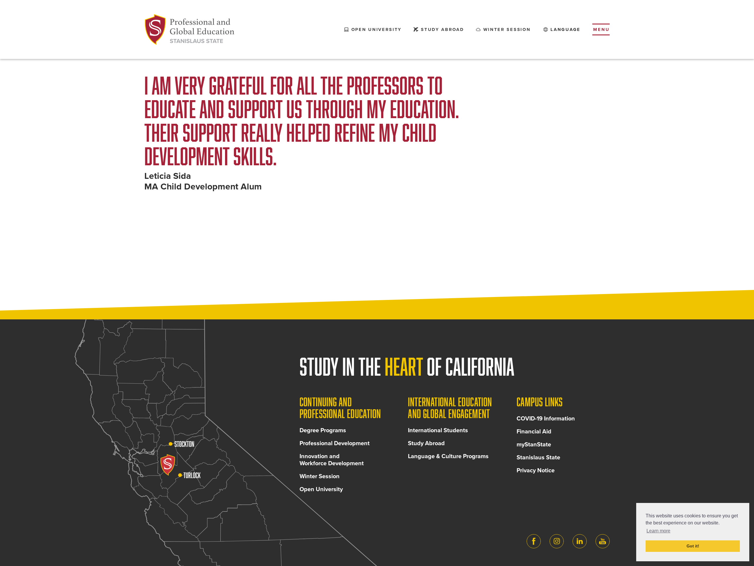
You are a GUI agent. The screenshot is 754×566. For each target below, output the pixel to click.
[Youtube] (603, 541)
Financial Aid (534, 431)
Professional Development (335, 443)
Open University (321, 489)
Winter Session (320, 476)
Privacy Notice (536, 470)
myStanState (534, 444)
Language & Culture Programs (448, 456)
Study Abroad (426, 443)
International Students (438, 430)
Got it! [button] (693, 546)
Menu (601, 29)
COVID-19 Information (546, 418)
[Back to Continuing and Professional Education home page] (189, 29)
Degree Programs (323, 430)
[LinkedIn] (580, 541)
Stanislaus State (538, 457)
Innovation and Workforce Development (332, 460)
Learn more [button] (658, 530)
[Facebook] (534, 541)
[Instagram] (557, 541)
